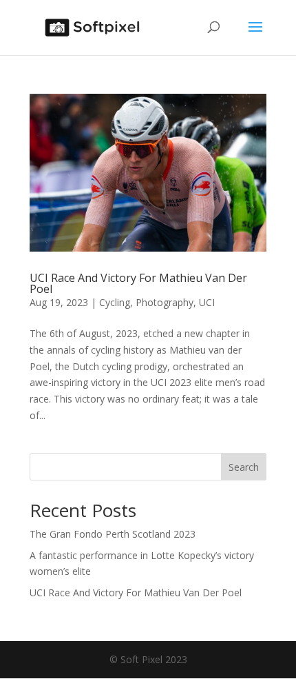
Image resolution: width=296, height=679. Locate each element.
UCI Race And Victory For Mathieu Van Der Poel (138, 283)
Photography (164, 302)
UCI (207, 302)
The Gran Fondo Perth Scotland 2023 (112, 533)
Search (244, 467)
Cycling (114, 302)
